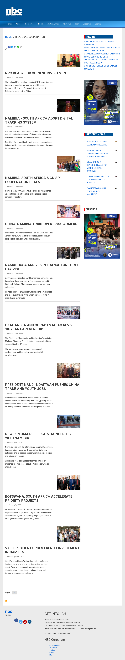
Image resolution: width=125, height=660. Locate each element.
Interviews (67, 24)
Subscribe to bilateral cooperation (6, 601)
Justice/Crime (53, 24)
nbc (8, 611)
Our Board (53, 650)
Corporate (87, 24)
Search (98, 24)
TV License (53, 648)
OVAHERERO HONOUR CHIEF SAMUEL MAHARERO (96, 191)
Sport (77, 24)
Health (40, 24)
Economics (29, 24)
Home (9, 24)
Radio (51, 652)
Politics (18, 24)
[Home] (14, 11)
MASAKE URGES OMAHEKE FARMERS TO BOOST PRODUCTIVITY (97, 153)
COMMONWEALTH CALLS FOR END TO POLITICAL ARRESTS (98, 179)
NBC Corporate (54, 645)
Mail (50, 655)
